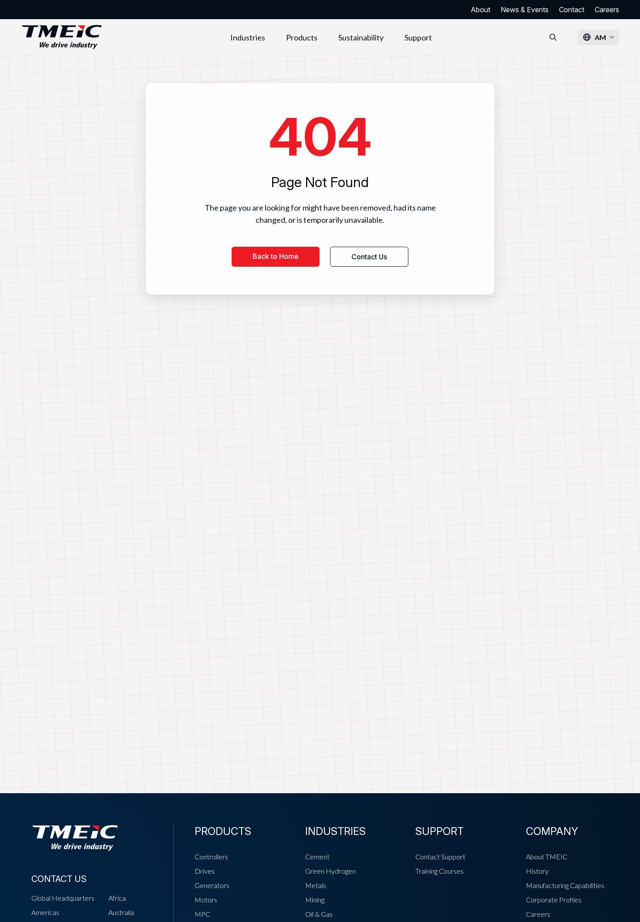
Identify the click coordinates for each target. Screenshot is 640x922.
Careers (607, 9)
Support (418, 37)
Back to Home (276, 256)
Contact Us (369, 256)
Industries (247, 37)
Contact (571, 9)
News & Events (525, 9)
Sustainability (361, 37)
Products (301, 37)
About (480, 9)
